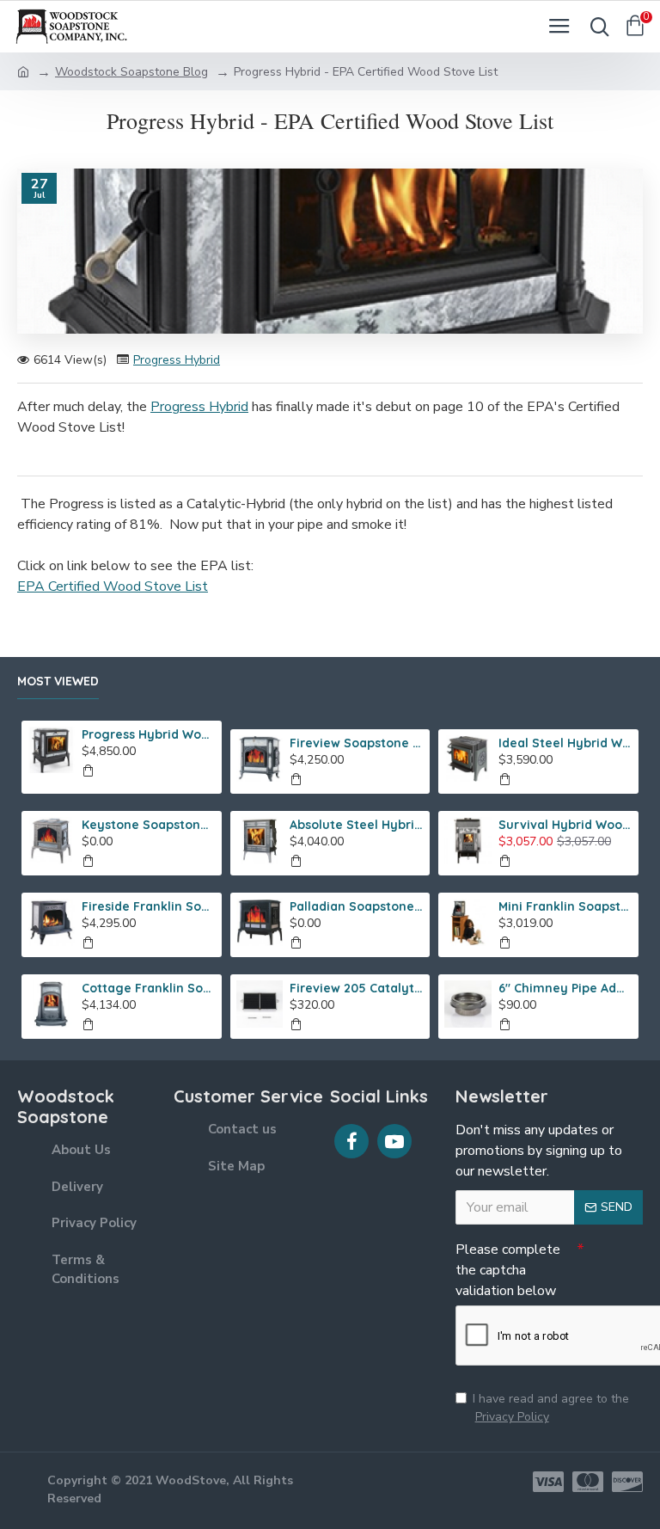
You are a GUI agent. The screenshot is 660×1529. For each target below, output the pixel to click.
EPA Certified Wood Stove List (112, 586)
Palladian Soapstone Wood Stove (357, 906)
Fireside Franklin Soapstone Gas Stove (149, 906)
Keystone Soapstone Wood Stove (149, 824)
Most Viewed (58, 681)
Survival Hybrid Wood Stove (565, 824)
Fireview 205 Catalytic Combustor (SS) (357, 988)
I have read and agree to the (551, 1408)
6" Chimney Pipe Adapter (565, 988)
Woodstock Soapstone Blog (131, 72)
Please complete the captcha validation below (507, 1270)
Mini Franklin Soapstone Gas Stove (565, 906)
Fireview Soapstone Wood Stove (357, 743)
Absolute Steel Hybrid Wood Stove (357, 824)
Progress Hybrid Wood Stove (149, 734)
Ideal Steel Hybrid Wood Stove (565, 743)
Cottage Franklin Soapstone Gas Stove (149, 988)
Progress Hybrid (176, 360)
